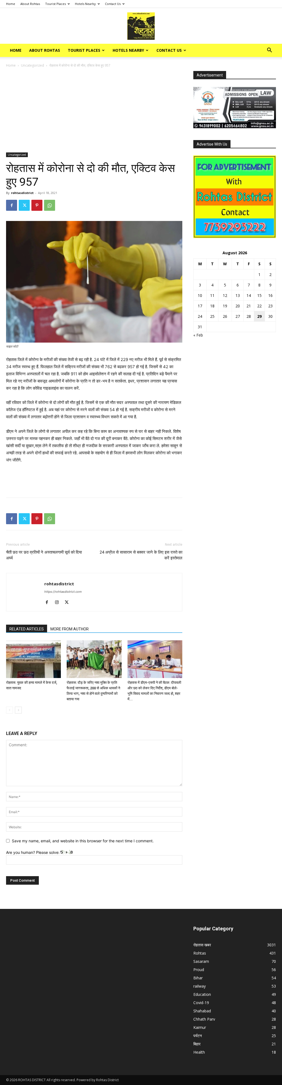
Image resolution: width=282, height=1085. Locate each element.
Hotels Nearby (85, 4)
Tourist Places (55, 4)
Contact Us (113, 4)
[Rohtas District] (141, 26)
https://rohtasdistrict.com (63, 592)
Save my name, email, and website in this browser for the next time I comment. (83, 840)
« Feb (198, 335)
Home (10, 4)
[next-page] (18, 710)
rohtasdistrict (22, 193)
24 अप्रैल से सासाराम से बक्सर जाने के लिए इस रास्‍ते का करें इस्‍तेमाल (141, 555)
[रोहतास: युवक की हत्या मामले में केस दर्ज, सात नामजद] (33, 659)
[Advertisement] (94, 111)
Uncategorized (32, 65)
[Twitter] (24, 205)
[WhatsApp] (49, 205)
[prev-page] (9, 710)
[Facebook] (11, 205)
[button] (269, 50)
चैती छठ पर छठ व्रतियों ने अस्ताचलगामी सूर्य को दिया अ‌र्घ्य (44, 555)
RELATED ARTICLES (26, 629)
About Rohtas (30, 4)
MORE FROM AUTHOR (69, 629)
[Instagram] (58, 602)
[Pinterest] (36, 205)
